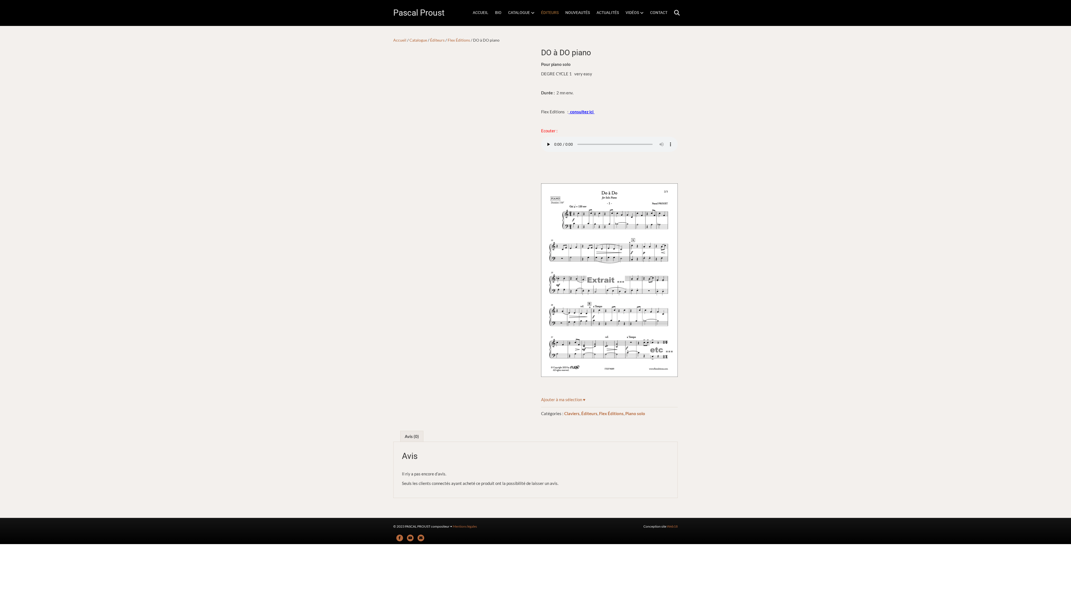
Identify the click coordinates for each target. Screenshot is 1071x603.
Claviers (572, 413)
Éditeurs (437, 40)
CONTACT (658, 12)
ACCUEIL (480, 12)
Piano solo (635, 413)
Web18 (672, 526)
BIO (498, 12)
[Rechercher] (674, 12)
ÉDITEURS (550, 12)
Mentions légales (465, 526)
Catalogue (418, 40)
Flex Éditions (459, 40)
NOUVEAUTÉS (577, 12)
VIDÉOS (632, 12)
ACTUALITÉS (608, 12)
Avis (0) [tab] (412, 436)
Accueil (399, 40)
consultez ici (581, 111)
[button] (563, 399)
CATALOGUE (519, 12)
